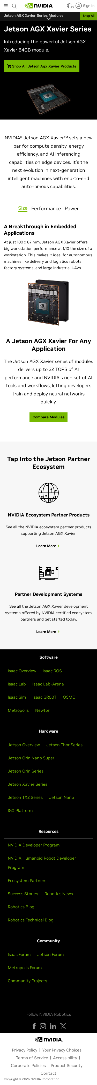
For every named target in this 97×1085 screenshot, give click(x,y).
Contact (48, 1073)
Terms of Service (32, 1057)
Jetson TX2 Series (25, 797)
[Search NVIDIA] (14, 4)
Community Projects (27, 980)
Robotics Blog (21, 906)
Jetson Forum (50, 954)
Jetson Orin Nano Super (31, 757)
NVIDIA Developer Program (34, 844)
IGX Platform (20, 810)
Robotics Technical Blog (31, 919)
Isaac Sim (17, 697)
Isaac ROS (52, 670)
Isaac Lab (17, 683)
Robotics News (58, 893)
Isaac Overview (22, 670)
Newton (42, 710)
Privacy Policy (24, 1050)
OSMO (69, 697)
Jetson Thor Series (64, 744)
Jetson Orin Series (25, 771)
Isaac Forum (19, 954)
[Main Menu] (6, 6)
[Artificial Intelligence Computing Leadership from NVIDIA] (39, 5)
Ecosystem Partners (27, 880)
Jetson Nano (61, 797)
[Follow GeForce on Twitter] (63, 1026)
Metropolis (18, 710)
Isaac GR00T (44, 697)
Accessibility (65, 1057)
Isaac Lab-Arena (48, 683)
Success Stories (23, 893)
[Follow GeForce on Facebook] (34, 1026)
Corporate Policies (28, 1065)
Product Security (67, 1065)
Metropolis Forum (25, 967)
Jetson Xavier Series (27, 784)
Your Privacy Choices (61, 1050)
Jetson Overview (24, 744)
